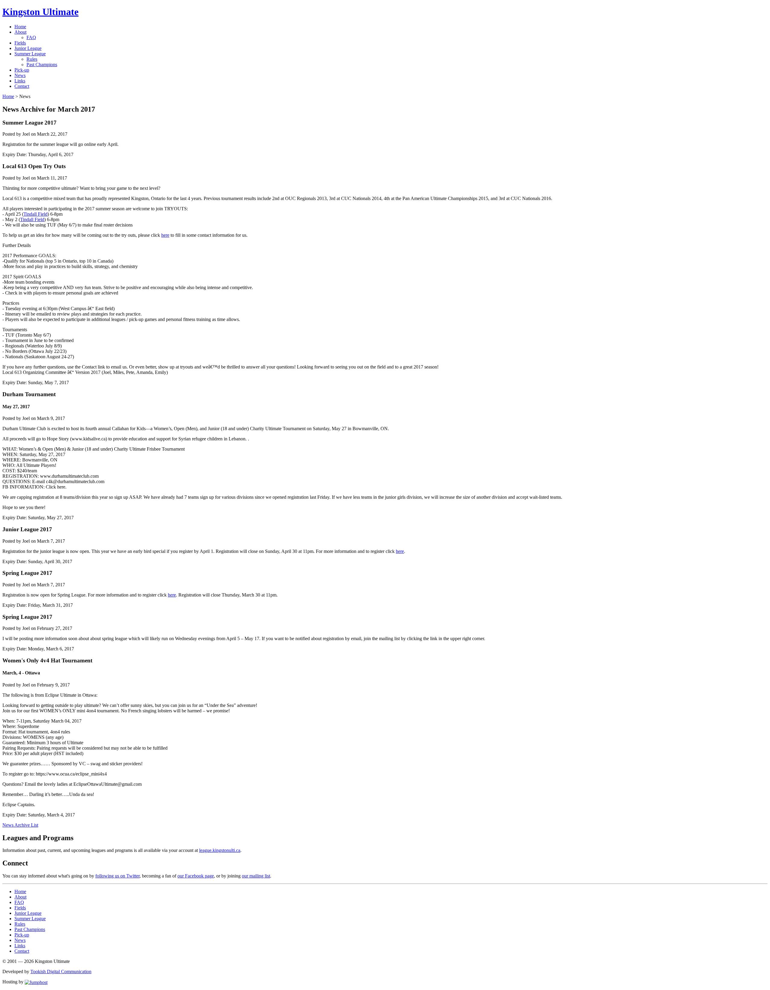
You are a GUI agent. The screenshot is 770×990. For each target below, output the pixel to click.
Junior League (28, 48)
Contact (21, 86)
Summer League (30, 53)
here (165, 235)
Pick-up (21, 69)
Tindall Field (35, 214)
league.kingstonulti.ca (219, 850)
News (20, 75)
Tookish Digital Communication (60, 971)
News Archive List (20, 825)
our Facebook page (195, 875)
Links (19, 80)
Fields (20, 42)
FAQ (31, 37)
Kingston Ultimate (40, 11)
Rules (31, 59)
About (20, 32)
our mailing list (256, 875)
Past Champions (41, 64)
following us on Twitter (117, 875)
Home (20, 26)
